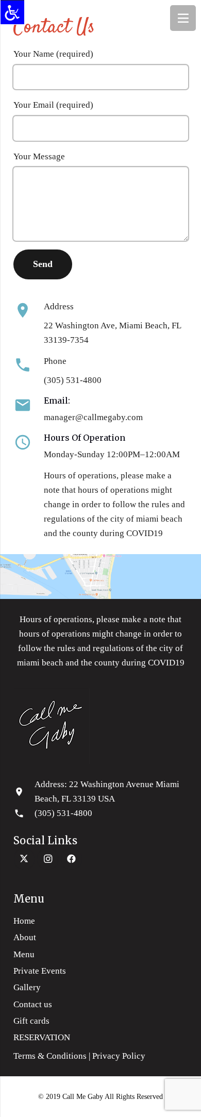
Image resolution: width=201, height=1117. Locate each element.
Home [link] (24, 921)
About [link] (24, 937)
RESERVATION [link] (41, 1037)
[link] (12, 12)
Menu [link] (24, 954)
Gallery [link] (27, 987)
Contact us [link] (32, 1004)
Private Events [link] (39, 971)
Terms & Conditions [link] (50, 1056)
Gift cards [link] (31, 1021)
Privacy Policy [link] (120, 1056)
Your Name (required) (53, 54)
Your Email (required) (53, 105)
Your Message (39, 156)
